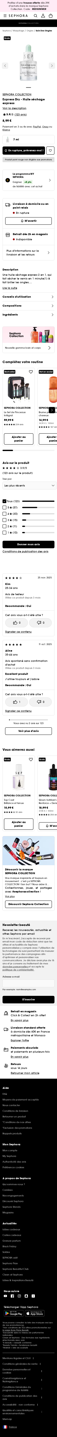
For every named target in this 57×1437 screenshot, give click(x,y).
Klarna (6, 129)
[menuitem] (43, 15)
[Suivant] (52, 66)
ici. (22, 1325)
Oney (45, 126)
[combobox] (30, 485)
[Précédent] (5, 66)
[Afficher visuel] (28, 63)
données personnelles (15, 966)
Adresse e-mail (11, 976)
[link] (28, 544)
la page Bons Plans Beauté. (16, 1330)
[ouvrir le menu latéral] (5, 15)
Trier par (7, 479)
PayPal (37, 126)
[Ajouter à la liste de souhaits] (30, 371)
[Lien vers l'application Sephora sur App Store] (34, 1313)
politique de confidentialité (18, 969)
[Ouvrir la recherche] (35, 15)
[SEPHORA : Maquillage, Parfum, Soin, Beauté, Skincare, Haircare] (18, 15)
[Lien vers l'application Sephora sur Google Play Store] (14, 1313)
